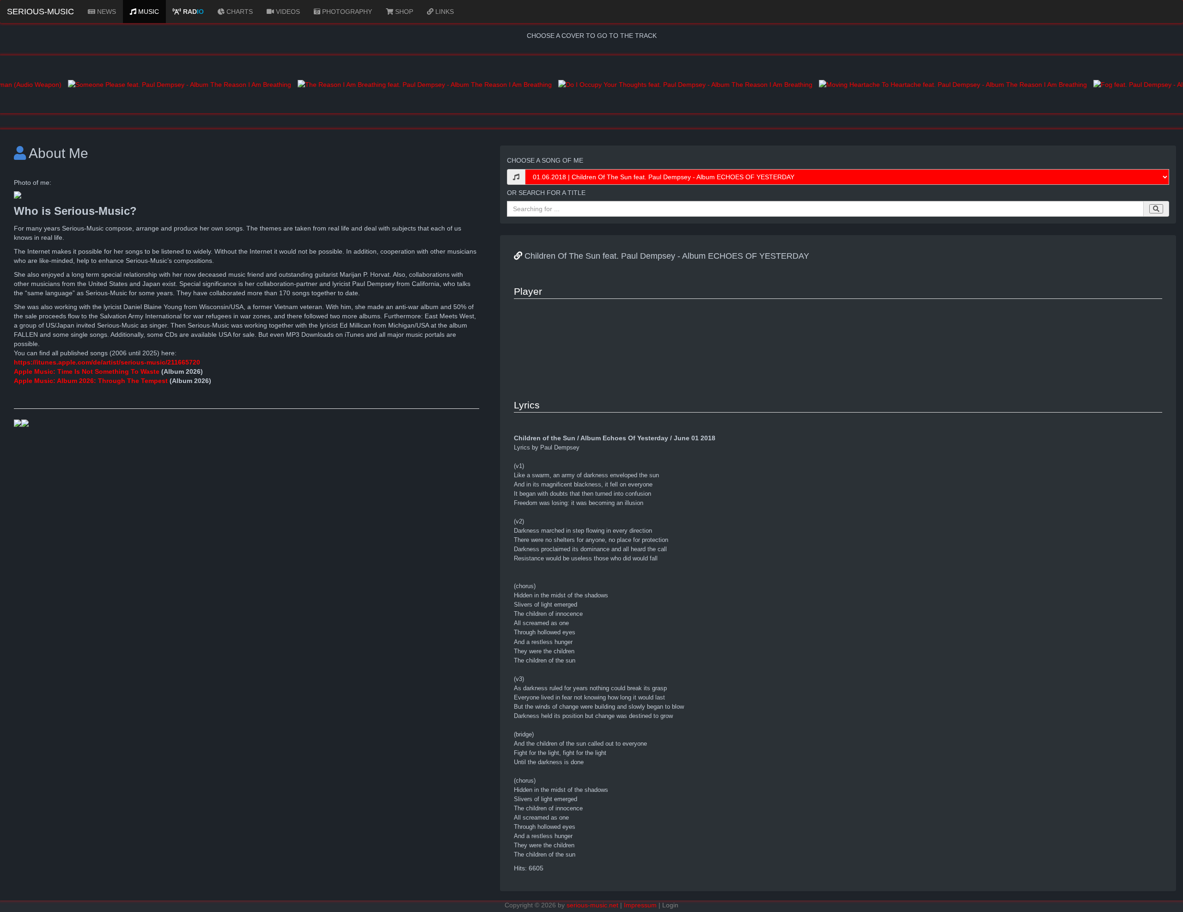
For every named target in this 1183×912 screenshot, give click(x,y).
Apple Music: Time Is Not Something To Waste (87, 371)
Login (670, 905)
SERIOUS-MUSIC (40, 11)
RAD (192, 11)
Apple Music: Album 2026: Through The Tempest (91, 380)
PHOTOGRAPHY (346, 11)
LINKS (443, 11)
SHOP (403, 11)
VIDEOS (287, 11)
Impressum (640, 905)
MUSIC (147, 11)
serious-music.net (592, 905)
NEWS (105, 11)
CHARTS (239, 11)
